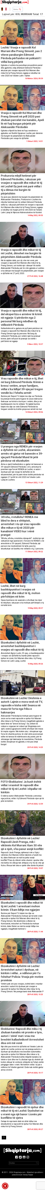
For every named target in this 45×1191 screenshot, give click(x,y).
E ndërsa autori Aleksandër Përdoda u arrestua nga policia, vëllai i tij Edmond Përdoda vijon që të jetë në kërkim (22, 798)
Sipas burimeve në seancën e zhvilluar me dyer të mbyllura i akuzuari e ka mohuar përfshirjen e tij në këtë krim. (22, 603)
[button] (5, 1186)
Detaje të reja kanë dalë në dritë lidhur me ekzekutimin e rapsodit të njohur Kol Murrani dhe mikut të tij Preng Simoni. (22, 1124)
